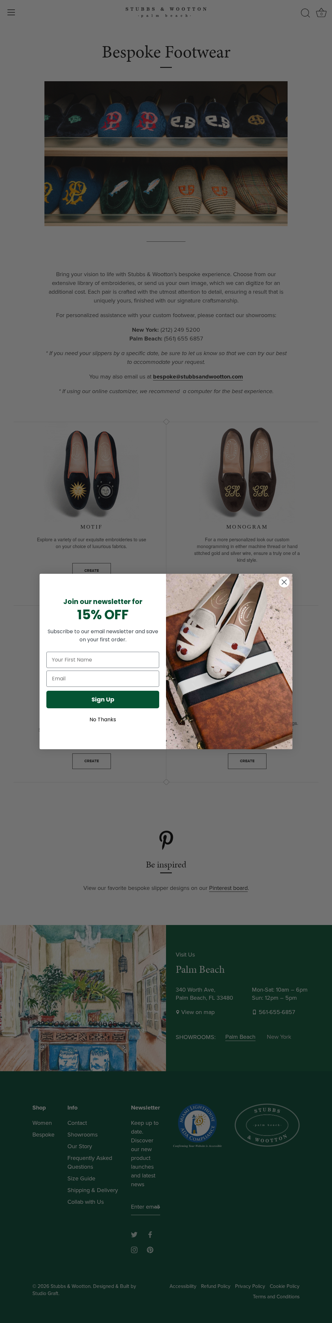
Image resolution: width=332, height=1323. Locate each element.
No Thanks (102, 719)
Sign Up (102, 699)
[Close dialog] (284, 582)
